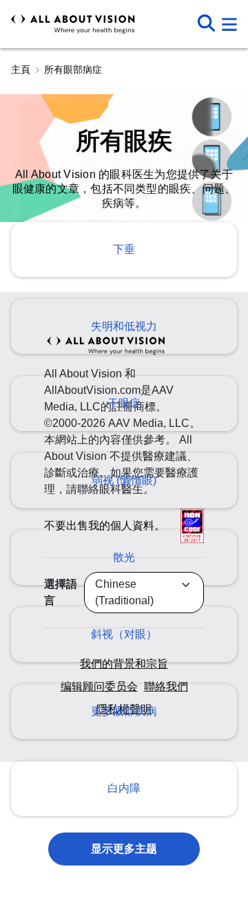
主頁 (20, 69)
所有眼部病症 (73, 69)
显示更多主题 (124, 849)
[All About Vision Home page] (73, 24)
